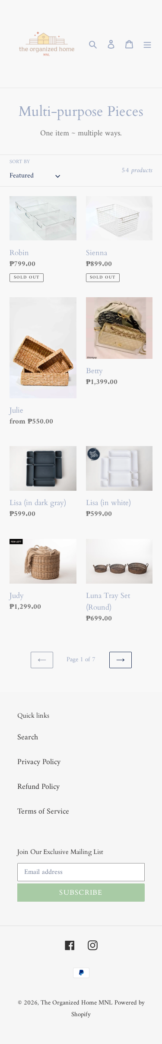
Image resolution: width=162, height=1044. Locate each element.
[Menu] (147, 44)
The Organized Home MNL (76, 1003)
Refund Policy (38, 787)
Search (27, 737)
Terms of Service (43, 811)
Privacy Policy (38, 762)
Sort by (20, 162)
